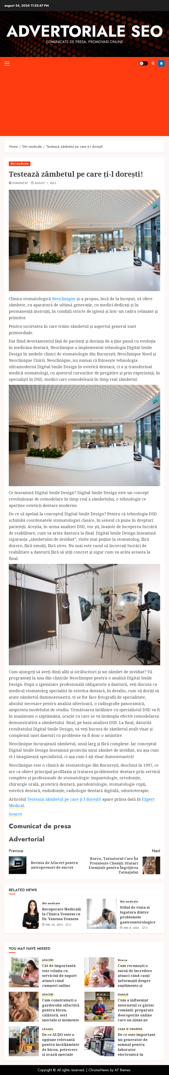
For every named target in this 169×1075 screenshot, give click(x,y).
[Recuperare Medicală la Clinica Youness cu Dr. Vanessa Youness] (24, 914)
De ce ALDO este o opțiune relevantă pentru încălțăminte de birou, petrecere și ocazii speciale (60, 1044)
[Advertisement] (84, 103)
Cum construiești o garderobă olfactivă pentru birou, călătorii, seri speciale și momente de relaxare (60, 1012)
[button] (6, 63)
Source (15, 814)
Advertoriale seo (84, 31)
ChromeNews (98, 1070)
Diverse (122, 960)
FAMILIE (123, 995)
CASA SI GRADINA (130, 1029)
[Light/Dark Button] (143, 63)
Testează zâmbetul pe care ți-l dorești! (64, 799)
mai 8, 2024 (131, 928)
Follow (161, 63)
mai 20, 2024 (54, 925)
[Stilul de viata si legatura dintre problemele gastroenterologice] (102, 914)
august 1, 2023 (45, 183)
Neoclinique (63, 298)
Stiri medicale (20, 164)
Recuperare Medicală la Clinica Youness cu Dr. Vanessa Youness (61, 914)
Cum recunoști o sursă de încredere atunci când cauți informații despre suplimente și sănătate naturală (135, 978)
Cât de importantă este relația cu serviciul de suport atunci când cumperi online (59, 975)
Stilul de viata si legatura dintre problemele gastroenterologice (137, 915)
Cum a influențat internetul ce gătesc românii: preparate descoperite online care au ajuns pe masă (136, 1012)
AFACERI (47, 960)
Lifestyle (47, 1029)
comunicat (20, 183)
